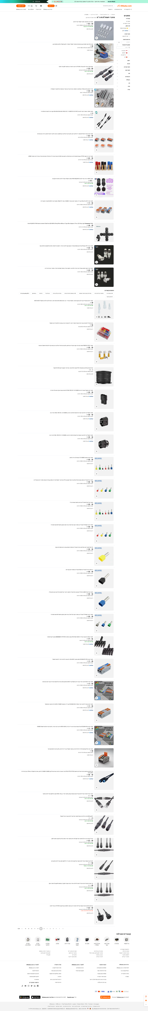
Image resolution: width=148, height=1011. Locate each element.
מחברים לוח (126, 951)
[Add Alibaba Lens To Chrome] (105, 997)
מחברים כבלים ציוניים (57, 293)
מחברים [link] (86, 14)
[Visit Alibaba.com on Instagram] (28, 986)
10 (37, 928)
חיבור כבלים (99, 956)
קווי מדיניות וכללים (102, 982)
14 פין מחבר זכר (110, 293)
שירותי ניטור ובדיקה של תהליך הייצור (98, 979)
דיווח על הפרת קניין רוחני (55, 979)
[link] (146, 996)
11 (34, 928)
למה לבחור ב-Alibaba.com (123, 967)
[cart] (36, 6)
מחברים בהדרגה (98, 951)
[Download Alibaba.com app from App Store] (35, 997)
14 (25, 928)
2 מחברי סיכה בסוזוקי (44, 951)
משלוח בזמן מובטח (102, 973)
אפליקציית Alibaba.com (48, 997)
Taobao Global (80, 1004)
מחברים (74, 955)
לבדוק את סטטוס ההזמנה (33, 973)
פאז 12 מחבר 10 (72, 951)
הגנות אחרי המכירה (101, 976)
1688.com (58, 1004)
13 (28, 928)
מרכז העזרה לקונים (57, 967)
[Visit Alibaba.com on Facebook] (38, 986)
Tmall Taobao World (66, 1004)
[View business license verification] (88, 1008)
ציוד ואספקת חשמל (104, 14)
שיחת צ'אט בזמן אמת (56, 970)
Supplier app (70, 997)
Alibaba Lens (120, 997)
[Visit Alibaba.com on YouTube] (25, 986)
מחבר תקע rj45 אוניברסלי (96, 953)
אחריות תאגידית (125, 973)
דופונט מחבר (125, 955)
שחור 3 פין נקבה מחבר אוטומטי (85, 293)
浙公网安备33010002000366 (99, 1008)
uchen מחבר (99, 955)
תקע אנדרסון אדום (45, 953)
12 (31, 928)
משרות (127, 976)
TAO (86, 1004)
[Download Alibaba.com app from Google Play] (24, 997)
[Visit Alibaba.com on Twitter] (32, 986)
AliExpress (52, 1004)
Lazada (74, 1004)
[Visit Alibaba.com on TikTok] (22, 986)
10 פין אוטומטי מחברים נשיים (70, 293)
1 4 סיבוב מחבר (110, 296)
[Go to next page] (22, 928)
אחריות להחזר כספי (101, 970)
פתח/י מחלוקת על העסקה (55, 973)
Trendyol (90, 1004)
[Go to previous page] (63, 928)
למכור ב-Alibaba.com (34, 967)
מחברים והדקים (94, 14)
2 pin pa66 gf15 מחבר (24, 293)
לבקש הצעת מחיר (80, 970)
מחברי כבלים (125, 956)
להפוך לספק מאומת (34, 976)
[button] (56, 6)
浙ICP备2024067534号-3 (113, 1008)
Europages (96, 1004)
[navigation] (123, 472)
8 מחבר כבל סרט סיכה (99, 293)
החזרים (59, 976)
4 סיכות (40, 293)
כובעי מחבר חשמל (124, 953)
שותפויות (36, 979)
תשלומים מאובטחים (101, 967)
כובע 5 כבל (47, 293)
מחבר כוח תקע (73, 953)
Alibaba (113, 14)
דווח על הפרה (58, 982)
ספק (88, 29)
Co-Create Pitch (125, 970)
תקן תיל (48, 955)
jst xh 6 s (34, 293)
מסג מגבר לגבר (72, 956)
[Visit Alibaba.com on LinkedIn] (35, 986)
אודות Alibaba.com (124, 964)
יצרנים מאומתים (80, 967)
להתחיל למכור (35, 970)
